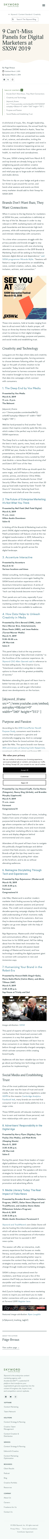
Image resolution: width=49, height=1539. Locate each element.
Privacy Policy (15, 1529)
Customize (24, 776)
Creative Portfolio (10, 1482)
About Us (7, 1497)
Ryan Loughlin (34, 1314)
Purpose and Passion (14, 110)
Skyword (14, 14)
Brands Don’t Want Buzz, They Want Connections (25, 93)
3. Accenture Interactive (17, 557)
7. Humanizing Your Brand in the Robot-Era (22, 968)
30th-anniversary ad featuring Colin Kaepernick (23, 747)
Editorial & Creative (11, 1451)
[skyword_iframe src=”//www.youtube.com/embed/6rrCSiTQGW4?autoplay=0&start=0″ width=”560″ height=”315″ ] (25, 104)
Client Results (9, 1468)
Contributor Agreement (25, 1532)
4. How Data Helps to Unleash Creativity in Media (21, 615)
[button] (44, 5)
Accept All (24, 770)
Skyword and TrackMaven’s (14, 1224)
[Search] (11, 19)
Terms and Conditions (29, 1529)
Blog (5, 1478)
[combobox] (25, 19)
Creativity (37, 14)
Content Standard (25, 14)
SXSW (22, 1024)
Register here (24, 1301)
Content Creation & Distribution (11, 1434)
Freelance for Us (10, 1507)
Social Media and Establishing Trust (19, 114)
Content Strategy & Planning (14, 1422)
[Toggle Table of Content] (21, 90)
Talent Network (10, 1411)
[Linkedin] (6, 1397)
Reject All (24, 782)
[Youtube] (11, 1397)
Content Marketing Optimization (11, 1457)
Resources (8, 1487)
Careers (7, 1502)
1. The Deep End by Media (21, 388)
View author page (9, 1347)
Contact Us (8, 1512)
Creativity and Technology (16, 97)
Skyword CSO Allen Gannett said (17, 661)
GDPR (5, 1096)
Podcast (7, 1473)
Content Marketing (11, 1406)
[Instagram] (15, 1397)
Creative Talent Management (9, 1427)
